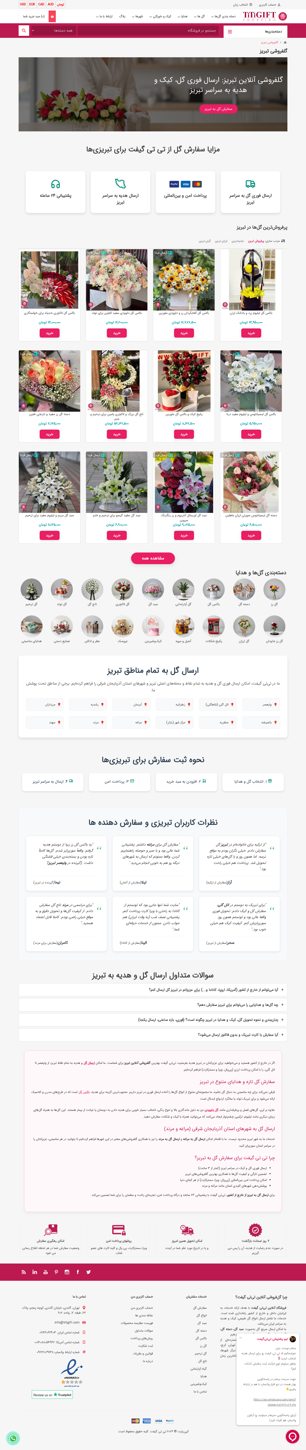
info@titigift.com (67, 1322)
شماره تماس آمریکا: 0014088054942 (57, 1342)
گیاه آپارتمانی (198, 1368)
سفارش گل (200, 1307)
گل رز (203, 1345)
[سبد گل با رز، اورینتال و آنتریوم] (184, 482)
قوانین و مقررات (143, 1353)
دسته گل (201, 1330)
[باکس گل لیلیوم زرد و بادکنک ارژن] (251, 280)
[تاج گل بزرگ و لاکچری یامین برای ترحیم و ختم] (116, 381)
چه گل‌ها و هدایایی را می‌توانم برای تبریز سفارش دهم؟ (237, 1005)
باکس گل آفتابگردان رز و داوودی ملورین (184, 313)
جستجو (24, 30)
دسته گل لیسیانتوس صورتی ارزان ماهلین (251, 515)
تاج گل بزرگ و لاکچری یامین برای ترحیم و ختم (116, 417)
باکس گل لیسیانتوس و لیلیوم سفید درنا (251, 414)
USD (23, 4)
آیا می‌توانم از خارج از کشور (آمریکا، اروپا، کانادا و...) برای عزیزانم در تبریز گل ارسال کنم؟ (213, 990)
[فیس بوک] (77, 1272)
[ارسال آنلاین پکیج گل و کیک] (184, 381)
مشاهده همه (153, 558)
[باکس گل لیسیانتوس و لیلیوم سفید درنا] (251, 381)
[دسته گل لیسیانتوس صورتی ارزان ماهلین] (251, 482)
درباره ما (148, 1361)
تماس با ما (200, 1391)
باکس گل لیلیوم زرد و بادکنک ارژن (251, 313)
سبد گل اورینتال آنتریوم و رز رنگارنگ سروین (184, 518)
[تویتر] (88, 1272)
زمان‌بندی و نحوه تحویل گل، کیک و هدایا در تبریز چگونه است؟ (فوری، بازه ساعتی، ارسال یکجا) (208, 1020)
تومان (60, 4)
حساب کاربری (267, 4)
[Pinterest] (56, 1272)
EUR (32, 4)
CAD (41, 4)
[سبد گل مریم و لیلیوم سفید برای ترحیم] (49, 482)
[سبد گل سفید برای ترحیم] (116, 482)
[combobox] (148, 30)
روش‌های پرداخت (142, 1338)
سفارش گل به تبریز (218, 109)
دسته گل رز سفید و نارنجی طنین (49, 414)
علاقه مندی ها (144, 1315)
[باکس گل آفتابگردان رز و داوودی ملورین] (184, 280)
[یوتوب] (45, 1272)
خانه (285, 42)
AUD (51, 4)
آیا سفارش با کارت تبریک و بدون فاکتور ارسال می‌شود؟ (238, 1035)
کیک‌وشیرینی (198, 1383)
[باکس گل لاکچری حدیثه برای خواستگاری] (49, 280)
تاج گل (202, 1361)
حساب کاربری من (142, 1307)
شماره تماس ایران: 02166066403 (59, 1332)
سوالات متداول (144, 1330)
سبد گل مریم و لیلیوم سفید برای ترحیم (49, 515)
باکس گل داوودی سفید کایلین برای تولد (117, 313)
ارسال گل (89, 1062)
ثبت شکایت (145, 1345)
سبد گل (202, 1323)
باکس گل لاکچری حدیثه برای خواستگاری (49, 313)
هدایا (203, 1376)
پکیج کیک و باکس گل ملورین (184, 414)
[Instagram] (67, 1272)
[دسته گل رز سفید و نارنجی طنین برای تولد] (49, 381)
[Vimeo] (34, 1272)
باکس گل (84, 1092)
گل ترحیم (201, 1353)
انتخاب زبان (240, 4)
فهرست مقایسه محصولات (137, 1323)
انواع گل (201, 1315)
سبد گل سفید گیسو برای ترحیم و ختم (116, 515)
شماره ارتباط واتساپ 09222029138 (58, 1352)
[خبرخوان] (24, 1272)
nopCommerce (144, 1437)
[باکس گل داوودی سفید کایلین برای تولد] (116, 280)
